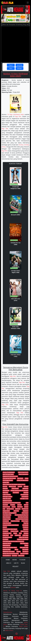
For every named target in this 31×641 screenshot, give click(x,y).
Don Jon (5, 486)
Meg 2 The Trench (23, 537)
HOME (8, 560)
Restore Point (6, 507)
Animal (19, 505)
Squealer (26, 529)
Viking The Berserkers (22, 480)
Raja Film (18, 116)
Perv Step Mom (24, 543)
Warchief (5, 505)
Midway (26, 486)
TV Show (12, 591)
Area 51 (19, 591)
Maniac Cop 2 (12, 486)
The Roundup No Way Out (21, 515)
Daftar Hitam (9, 630)
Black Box (5, 492)
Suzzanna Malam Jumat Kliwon (10, 525)
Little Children (6, 494)
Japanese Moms (7, 543)
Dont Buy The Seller (23, 517)
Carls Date (25, 535)
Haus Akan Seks (24, 547)
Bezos (16, 549)
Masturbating (6, 545)
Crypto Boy (17, 535)
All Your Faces (10, 509)
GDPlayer (19, 68)
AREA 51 (8, 563)
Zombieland (6, 490)
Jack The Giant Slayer (8, 474)
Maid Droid (21, 555)
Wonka (26, 507)
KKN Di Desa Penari (23, 472)
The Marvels (25, 509)
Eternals (26, 492)
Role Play (16, 511)
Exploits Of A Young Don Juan (10, 476)
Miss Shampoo (6, 517)
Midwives (17, 509)
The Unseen (25, 513)
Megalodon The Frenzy (8, 551)
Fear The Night (24, 553)
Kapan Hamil (6, 511)
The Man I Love (24, 498)
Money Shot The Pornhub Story (10, 553)
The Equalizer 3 (7, 555)
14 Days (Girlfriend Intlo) (15, 114)
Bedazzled (25, 488)
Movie (5, 591)
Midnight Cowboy (7, 496)
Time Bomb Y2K (7, 515)
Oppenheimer (24, 531)
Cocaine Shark (14, 531)
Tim (12, 535)
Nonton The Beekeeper (8, 472)
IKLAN (23, 563)
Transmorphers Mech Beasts (10, 529)
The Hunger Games (7, 480)
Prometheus (25, 496)
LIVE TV (16, 563)
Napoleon (25, 511)
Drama (21, 145)
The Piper (20, 507)
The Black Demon (7, 537)
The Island (25, 549)
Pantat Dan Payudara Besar (10, 547)
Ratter (26, 545)
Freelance (25, 527)
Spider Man (6, 482)
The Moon (5, 539)
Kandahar (5, 531)
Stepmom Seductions (22, 539)
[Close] (17, 634)
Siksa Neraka (15, 488)
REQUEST (15, 566)
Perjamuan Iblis (7, 533)
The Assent (16, 492)
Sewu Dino (5, 535)
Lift (27, 502)
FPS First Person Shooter (22, 519)
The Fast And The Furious (9, 478)
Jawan (15, 533)
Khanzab (5, 488)
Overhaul (14, 555)
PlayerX (11, 65)
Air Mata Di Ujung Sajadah (9, 513)
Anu (20, 533)
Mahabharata (7, 612)
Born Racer (20, 478)
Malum (5, 527)
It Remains (5, 521)
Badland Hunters (7, 500)
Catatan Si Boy (6, 519)
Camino (20, 486)
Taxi (4, 509)
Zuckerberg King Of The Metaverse (11, 502)
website (13, 587)
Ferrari (13, 507)
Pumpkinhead (24, 494)
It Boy (26, 478)
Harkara (26, 533)
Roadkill (13, 505)
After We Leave (6, 498)
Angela (18, 551)
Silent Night (25, 521)
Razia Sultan (23, 626)
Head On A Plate (15, 521)
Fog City (26, 523)
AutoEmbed (19, 65)
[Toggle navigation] (27, 2)
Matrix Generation (23, 474)
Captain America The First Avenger (19, 490)
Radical (26, 505)
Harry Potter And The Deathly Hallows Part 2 (14, 484)
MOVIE (14, 560)
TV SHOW (22, 560)
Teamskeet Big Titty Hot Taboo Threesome (13, 541)
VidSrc (10, 68)
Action (4, 147)
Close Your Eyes (7, 523)
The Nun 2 (25, 551)
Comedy (26, 145)
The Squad (25, 525)
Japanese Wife (6, 549)
